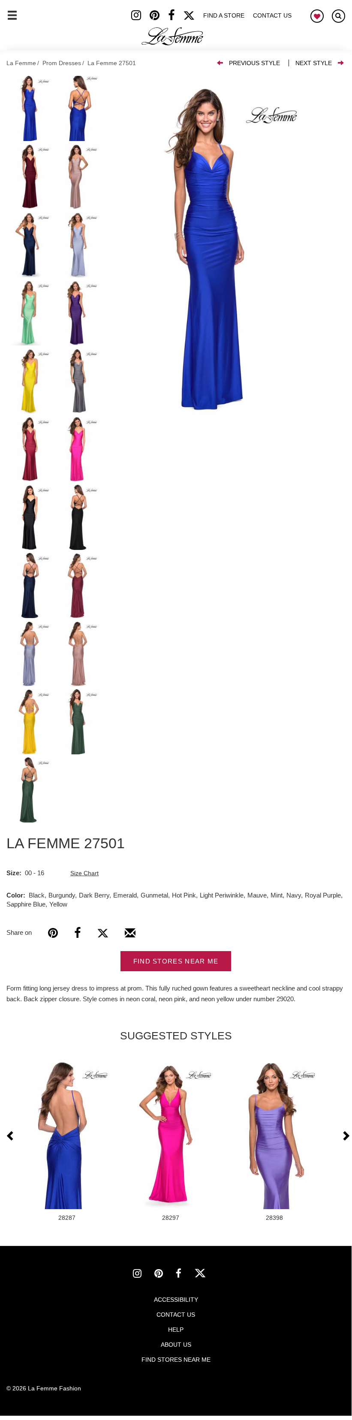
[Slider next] (345, 1136)
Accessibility (176, 1299)
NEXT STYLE (313, 63)
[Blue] (207, 247)
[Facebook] (175, 17)
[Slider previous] (10, 1136)
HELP (176, 1329)
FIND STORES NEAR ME (176, 961)
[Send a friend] (130, 936)
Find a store (223, 15)
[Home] (173, 36)
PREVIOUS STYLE (254, 63)
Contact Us (272, 15)
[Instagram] (140, 17)
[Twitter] (193, 17)
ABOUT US (176, 1344)
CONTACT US (175, 1314)
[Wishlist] (317, 16)
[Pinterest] (159, 17)
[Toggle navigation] (12, 19)
